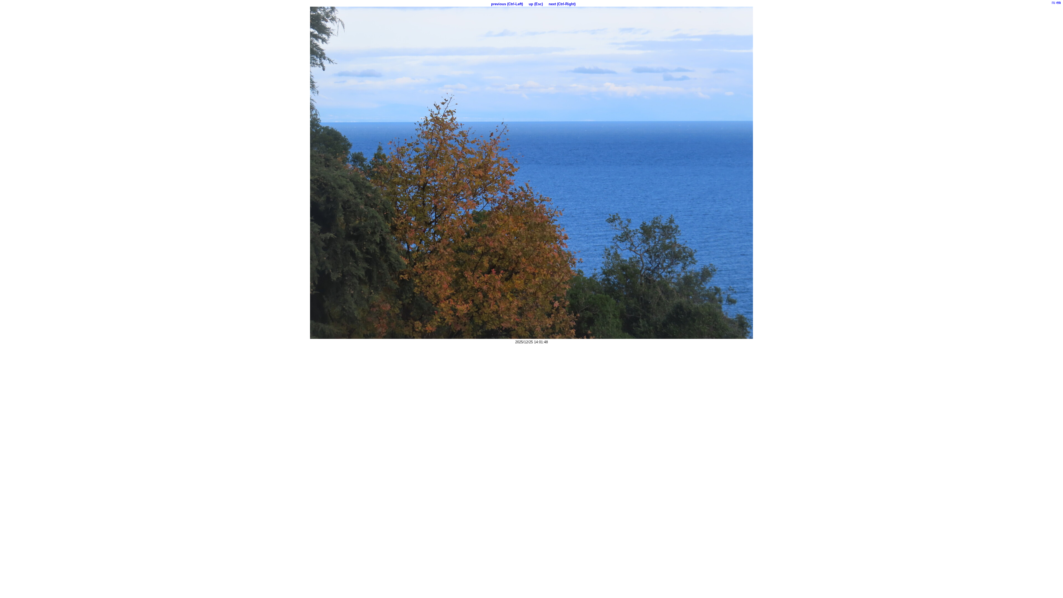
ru (1053, 2)
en (1058, 2)
